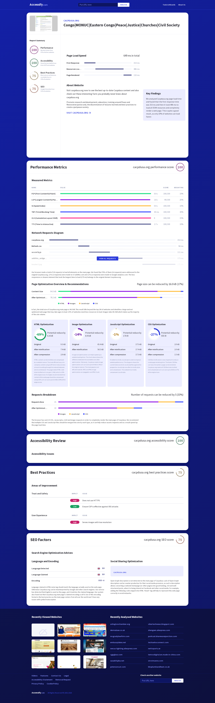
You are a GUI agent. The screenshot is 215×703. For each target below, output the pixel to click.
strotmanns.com (155, 660)
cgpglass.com (116, 654)
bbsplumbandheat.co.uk (159, 667)
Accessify (39, 5)
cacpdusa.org (71, 20)
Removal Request (63, 679)
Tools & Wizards (169, 5)
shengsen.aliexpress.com (159, 630)
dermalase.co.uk (117, 630)
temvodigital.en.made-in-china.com (164, 654)
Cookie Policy (53, 683)
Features (44, 675)
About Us (181, 5)
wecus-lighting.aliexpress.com (123, 648)
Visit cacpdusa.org (77, 112)
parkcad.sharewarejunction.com (162, 636)
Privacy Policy (38, 683)
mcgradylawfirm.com (119, 636)
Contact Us (56, 675)
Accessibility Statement (42, 679)
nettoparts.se (154, 648)
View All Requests (107, 258)
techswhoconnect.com (158, 642)
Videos (34, 675)
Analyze (123, 5)
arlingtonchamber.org (120, 624)
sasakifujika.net (117, 660)
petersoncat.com (118, 667)
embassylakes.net (118, 642)
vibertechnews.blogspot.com (161, 624)
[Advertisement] (124, 42)
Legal (66, 675)
